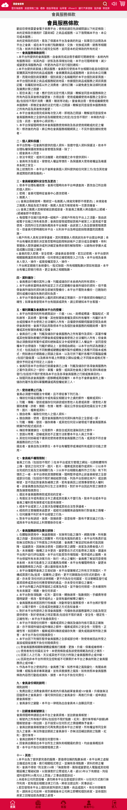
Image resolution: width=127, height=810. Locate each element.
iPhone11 (72, 8)
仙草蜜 (63, 8)
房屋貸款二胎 (32, 8)
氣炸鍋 (97, 8)
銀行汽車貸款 (85, 8)
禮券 (42, 8)
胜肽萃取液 (52, 8)
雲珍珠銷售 (17, 8)
